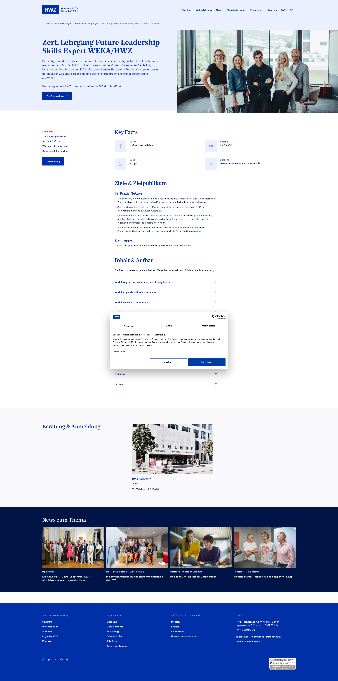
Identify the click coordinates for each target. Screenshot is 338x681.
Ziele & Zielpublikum (54, 136)
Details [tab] (169, 326)
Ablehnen (168, 362)
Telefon (140, 489)
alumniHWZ (177, 631)
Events (175, 626)
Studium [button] (186, 9)
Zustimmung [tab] (129, 326)
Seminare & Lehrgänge (86, 23)
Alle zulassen (207, 362)
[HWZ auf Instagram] (49, 659)
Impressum (242, 636)
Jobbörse (112, 641)
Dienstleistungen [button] (236, 9)
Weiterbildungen (63, 23)
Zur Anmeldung (55, 95)
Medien (175, 621)
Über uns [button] (272, 9)
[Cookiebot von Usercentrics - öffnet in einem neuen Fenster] (214, 317)
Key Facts (47, 131)
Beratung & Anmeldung (55, 151)
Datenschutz (273, 636)
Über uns (112, 621)
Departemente (115, 626)
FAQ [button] (283, 9)
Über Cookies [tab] (208, 326)
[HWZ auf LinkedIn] (43, 659)
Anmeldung (53, 161)
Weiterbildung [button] (204, 9)
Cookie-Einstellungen (248, 641)
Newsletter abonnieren (184, 636)
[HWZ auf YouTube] (55, 659)
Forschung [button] (256, 9)
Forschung (113, 631)
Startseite (47, 23)
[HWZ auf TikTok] (61, 659)
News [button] (219, 9)
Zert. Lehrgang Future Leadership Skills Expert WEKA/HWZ (130, 23)
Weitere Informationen (55, 146)
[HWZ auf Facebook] (67, 659)
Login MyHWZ (50, 636)
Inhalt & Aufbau (51, 141)
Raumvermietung (117, 646)
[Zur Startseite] (61, 9)
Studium (47, 621)
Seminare (47, 631)
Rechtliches (257, 636)
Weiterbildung (50, 626)
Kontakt (46, 641)
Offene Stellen (115, 636)
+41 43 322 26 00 (245, 629)
